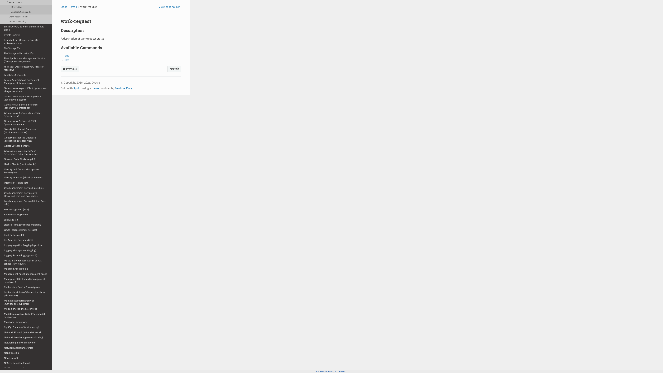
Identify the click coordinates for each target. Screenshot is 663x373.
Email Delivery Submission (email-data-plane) (24, 28)
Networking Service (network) (20, 342)
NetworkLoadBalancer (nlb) (18, 348)
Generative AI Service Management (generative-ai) (22, 114)
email (73, 7)
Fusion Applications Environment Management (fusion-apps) (21, 81)
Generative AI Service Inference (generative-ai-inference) (20, 106)
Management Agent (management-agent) (25, 274)
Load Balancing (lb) (14, 235)
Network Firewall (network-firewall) (22, 332)
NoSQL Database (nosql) (17, 363)
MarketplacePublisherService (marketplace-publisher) (19, 302)
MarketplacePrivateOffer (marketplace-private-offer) (24, 294)
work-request (15, 2)
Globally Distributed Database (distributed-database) (20, 131)
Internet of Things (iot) (16, 182)
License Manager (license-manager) (22, 224)
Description (16, 7)
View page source (169, 7)
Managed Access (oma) (16, 268)
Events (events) (12, 35)
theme (95, 88)
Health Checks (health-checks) (20, 164)
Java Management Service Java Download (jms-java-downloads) (21, 194)
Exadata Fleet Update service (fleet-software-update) (23, 42)
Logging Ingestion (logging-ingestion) (23, 245)
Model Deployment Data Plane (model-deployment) (25, 315)
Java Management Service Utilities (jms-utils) (25, 203)
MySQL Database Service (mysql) (21, 327)
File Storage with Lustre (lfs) (18, 53)
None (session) (12, 353)
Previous (71, 69)
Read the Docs (123, 88)
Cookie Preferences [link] (323, 371)
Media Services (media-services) (20, 309)
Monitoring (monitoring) (16, 322)
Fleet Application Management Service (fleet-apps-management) (24, 60)
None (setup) (11, 358)
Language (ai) (11, 219)
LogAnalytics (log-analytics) (18, 240)
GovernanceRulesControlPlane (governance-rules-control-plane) (21, 152)
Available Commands (21, 12)
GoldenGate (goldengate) (17, 146)
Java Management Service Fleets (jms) (24, 188)
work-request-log (17, 22)
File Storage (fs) (12, 48)
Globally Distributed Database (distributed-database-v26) (20, 139)
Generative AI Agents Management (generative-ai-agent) (22, 98)
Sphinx (77, 88)
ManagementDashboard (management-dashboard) (25, 281)
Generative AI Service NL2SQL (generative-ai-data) (20, 123)
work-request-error (18, 17)
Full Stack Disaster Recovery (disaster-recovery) (24, 68)
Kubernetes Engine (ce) (16, 214)
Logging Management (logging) (20, 250)
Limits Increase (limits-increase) (20, 230)
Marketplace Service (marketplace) (22, 287)
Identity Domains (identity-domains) (23, 177)
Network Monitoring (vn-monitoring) (23, 337)
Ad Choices (340, 371)
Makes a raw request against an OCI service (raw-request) (23, 262)
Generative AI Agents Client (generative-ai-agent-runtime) (25, 90)
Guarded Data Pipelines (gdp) (19, 159)
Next (173, 69)
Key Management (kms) (16, 209)
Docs (64, 7)
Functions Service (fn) (15, 75)
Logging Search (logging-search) (20, 255)
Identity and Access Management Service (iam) (22, 171)
